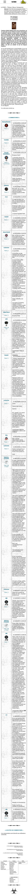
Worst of (12, 869)
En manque (14, 17)
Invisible (6, 139)
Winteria (6, 185)
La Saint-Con (4, 864)
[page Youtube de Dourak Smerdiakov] (6, 160)
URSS (20, 863)
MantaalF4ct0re (6, 121)
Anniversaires (13, 871)
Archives (12, 870)
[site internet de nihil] (6, 325)
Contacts (3, 863)
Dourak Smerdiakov (6, 153)
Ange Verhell (6, 232)
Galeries (3, 866)
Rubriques (12, 864)
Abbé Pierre (6, 312)
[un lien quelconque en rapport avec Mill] (5, 604)
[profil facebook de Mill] (7, 604)
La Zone (14, 2)
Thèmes (9, 7)
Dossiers (12, 865)
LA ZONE (3, 7)
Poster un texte (13, 862)
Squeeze (12, 881)
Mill (6, 598)
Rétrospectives (13, 872)
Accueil (5, 861)
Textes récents (22, 862)
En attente (12, 863)
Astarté (6, 216)
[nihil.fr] (11, 878)
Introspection (20, 7)
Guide (2, 862)
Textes (14, 861)
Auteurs (11, 873)
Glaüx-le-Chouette (6, 458)
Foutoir (2, 868)
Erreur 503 (3, 869)
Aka (6, 435)
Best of (11, 868)
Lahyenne (15, 19)
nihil (6, 319)
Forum (2, 865)
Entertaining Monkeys (12, 880)
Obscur (14, 7)
